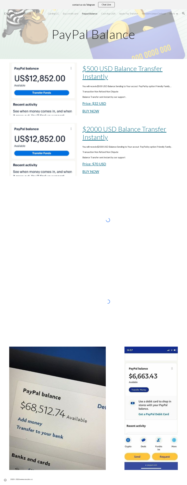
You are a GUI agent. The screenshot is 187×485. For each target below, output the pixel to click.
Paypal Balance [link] (89, 13)
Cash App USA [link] (108, 13)
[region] (93, 4)
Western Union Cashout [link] (154, 13)
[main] (93, 34)
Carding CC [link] (53, 13)
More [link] (172, 13)
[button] (183, 13)
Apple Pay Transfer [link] (128, 13)
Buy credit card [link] (70, 13)
